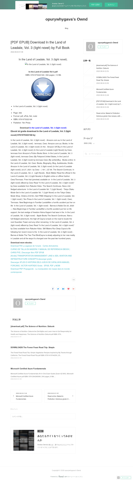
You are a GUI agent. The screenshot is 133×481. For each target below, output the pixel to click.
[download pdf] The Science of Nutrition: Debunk (32, 326)
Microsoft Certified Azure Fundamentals (28, 368)
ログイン (111, 4)
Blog (66, 28)
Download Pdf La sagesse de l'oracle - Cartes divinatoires (34, 245)
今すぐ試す (95, 4)
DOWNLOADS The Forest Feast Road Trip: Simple (33, 347)
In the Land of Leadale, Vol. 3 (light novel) (47, 127)
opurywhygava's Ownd (66, 19)
